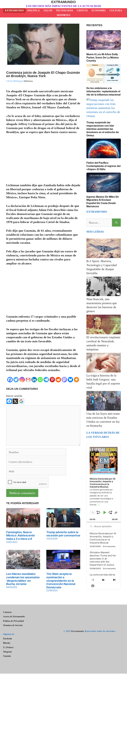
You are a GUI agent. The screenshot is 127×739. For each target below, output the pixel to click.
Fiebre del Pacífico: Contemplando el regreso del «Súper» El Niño (103, 166)
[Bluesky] (70, 379)
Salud (48, 10)
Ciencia (82, 10)
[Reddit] (58, 379)
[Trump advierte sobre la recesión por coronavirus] (63, 525)
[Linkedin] (34, 379)
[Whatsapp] (40, 379)
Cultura (115, 10)
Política (33, 10)
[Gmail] (28, 379)
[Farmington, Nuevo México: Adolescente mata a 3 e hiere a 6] (23, 525)
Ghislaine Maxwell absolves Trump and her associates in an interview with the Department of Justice (103, 558)
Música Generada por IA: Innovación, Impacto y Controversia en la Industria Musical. (103, 538)
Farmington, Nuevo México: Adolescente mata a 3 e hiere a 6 (20, 535)
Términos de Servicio (13, 625)
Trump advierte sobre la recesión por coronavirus (63, 534)
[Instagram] (22, 379)
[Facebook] (10, 379)
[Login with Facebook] (9, 401)
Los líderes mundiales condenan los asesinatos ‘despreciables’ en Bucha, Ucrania (23, 579)
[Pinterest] (52, 379)
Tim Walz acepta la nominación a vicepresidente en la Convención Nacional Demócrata (60, 580)
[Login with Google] (21, 401)
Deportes (63, 15)
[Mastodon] (64, 379)
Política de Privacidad (13, 620)
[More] (76, 379)
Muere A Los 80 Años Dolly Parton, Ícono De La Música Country (102, 57)
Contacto (7, 612)
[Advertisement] (43, 160)
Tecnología (64, 10)
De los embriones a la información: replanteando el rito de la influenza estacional (103, 91)
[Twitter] (16, 379)
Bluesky (6, 642)
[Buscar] (116, 223)
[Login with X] (15, 401)
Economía (99, 10)
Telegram (7, 651)
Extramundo (63, 2)
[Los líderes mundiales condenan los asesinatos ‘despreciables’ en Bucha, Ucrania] (23, 567)
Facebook (7, 638)
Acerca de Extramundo (14, 616)
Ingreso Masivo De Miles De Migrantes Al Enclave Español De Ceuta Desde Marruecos (102, 201)
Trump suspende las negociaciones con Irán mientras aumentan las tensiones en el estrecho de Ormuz (102, 129)
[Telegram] (46, 379)
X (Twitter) (8, 647)
